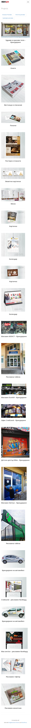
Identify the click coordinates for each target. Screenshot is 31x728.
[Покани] (13, 117)
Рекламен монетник (13, 708)
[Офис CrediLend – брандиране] (13, 411)
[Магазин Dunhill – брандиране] (13, 389)
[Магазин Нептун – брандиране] (14, 483)
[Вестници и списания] (13, 88)
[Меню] (13, 194)
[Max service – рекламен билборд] (14, 638)
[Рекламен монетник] (13, 694)
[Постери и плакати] (13, 145)
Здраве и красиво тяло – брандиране (16, 41)
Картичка (13, 226)
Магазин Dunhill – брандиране (13, 397)
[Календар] (13, 245)
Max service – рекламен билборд (14, 651)
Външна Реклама (7, 14)
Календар (13, 259)
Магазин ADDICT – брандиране (14, 336)
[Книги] (13, 57)
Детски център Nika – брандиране (15, 460)
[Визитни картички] (13, 173)
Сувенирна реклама (8, 18)
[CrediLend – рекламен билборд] (13, 587)
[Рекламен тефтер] (13, 666)
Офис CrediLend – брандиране (13, 420)
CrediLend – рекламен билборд (13, 600)
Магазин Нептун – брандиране (14, 503)
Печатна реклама (20, 14)
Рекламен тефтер (13, 677)
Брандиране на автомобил (13, 570)
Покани (13, 125)
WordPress (24, 722)
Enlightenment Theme (14, 722)
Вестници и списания (13, 105)
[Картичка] (13, 217)
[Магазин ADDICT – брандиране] (14, 327)
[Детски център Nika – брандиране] (15, 442)
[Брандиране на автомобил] (13, 559)
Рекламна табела (13, 377)
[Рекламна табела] (13, 358)
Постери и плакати (13, 161)
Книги (13, 68)
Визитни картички (13, 181)
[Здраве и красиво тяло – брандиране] (15, 30)
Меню (13, 204)
